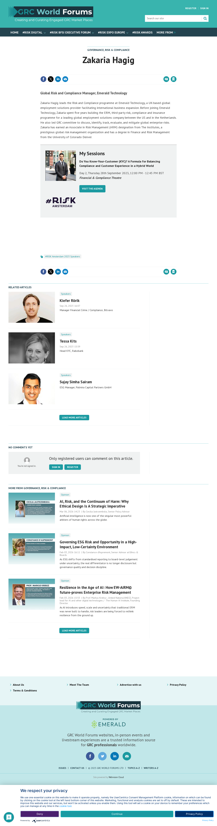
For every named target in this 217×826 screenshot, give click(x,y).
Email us (126, 756)
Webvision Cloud (116, 777)
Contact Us (77, 768)
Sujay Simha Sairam (76, 381)
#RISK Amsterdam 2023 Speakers (62, 256)
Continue (117, 814)
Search (205, 18)
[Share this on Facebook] (43, 79)
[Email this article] (65, 79)
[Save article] (174, 79)
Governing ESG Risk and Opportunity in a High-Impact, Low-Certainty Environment (98, 544)
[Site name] (50, 20)
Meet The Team (79, 684)
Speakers (66, 293)
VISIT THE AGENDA (92, 188)
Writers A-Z (151, 768)
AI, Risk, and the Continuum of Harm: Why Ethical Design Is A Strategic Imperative (94, 504)
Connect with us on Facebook (90, 756)
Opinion (65, 494)
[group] (165, 32)
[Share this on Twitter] (51, 79)
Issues (62, 768)
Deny (40, 814)
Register (190, 8)
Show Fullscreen (49, 153)
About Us (18, 684)
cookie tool (65, 806)
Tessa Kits (68, 341)
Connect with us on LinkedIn (114, 756)
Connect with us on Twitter (102, 756)
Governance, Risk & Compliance (108, 50)
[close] (176, 72)
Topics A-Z (133, 768)
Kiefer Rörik (70, 300)
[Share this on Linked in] (58, 79)
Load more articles (74, 417)
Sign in (133, 72)
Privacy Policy (178, 684)
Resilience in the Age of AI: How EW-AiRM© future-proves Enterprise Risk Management (96, 590)
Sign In (204, 8)
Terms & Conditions (25, 690)
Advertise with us (130, 684)
